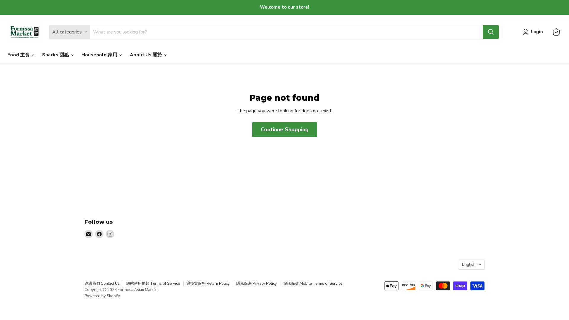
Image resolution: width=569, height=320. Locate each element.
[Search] (491, 32)
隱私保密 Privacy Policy (256, 283)
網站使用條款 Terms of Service (153, 283)
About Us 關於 (146, 55)
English (469, 264)
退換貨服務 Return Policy (208, 283)
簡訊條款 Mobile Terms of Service (312, 283)
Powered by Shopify (102, 296)
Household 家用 (100, 55)
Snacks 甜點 (56, 55)
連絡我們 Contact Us (102, 283)
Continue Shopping (285, 129)
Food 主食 (19, 55)
